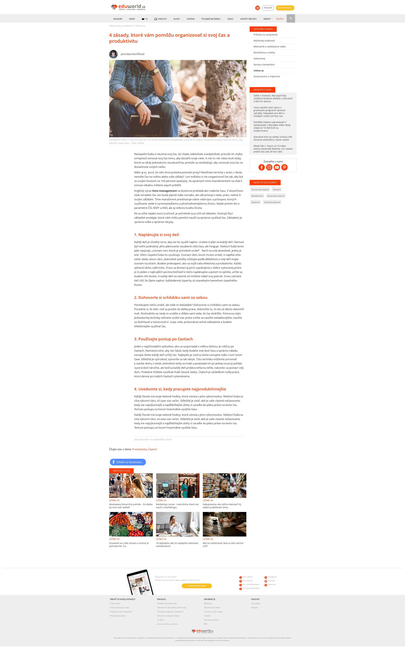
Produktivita (139, 449)
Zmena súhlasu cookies (167, 624)
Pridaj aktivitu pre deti (119, 607)
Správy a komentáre (264, 64)
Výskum (255, 202)
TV (146, 19)
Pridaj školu (115, 603)
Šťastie (276, 189)
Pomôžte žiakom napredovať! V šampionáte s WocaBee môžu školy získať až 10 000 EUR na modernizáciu (272, 126)
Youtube (271, 580)
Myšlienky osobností (264, 40)
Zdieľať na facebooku (129, 462)
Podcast (162, 19)
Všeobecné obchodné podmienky (171, 607)
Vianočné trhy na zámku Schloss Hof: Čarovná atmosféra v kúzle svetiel (273, 138)
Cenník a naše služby (213, 611)
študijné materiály (211, 19)
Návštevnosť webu (212, 607)
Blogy (177, 19)
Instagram (272, 576)
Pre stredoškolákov (251, 584)
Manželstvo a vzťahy (264, 52)
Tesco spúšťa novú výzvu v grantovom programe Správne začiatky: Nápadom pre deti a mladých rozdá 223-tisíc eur (269, 111)
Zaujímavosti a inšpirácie (267, 76)
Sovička (191, 19)
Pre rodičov (248, 576)
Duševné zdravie (271, 202)
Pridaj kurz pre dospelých (121, 611)
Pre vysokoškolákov (251, 588)
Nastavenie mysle (275, 196)
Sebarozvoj (259, 58)
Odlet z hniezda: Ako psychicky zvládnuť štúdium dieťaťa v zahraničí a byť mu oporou (273, 98)
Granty (267, 19)
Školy (230, 19)
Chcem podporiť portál (196, 586)
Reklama (208, 603)
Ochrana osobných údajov (168, 615)
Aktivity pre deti (248, 19)
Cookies (160, 620)
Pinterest (272, 584)
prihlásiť (268, 8)
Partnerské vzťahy (260, 189)
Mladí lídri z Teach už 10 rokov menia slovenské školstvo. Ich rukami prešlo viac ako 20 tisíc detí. (273, 148)
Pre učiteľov (248, 580)
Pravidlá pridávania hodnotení (170, 611)
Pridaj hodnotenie (117, 615)
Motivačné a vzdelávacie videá (270, 46)
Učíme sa (140, 25)
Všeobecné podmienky (167, 603)
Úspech (152, 449)
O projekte (255, 603)
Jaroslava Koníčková (132, 54)
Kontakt (207, 615)
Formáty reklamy (211, 620)
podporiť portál (285, 8)
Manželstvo (257, 196)
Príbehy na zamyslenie (265, 34)
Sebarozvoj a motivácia (121, 25)
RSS (205, 624)
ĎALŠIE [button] (280, 19)
